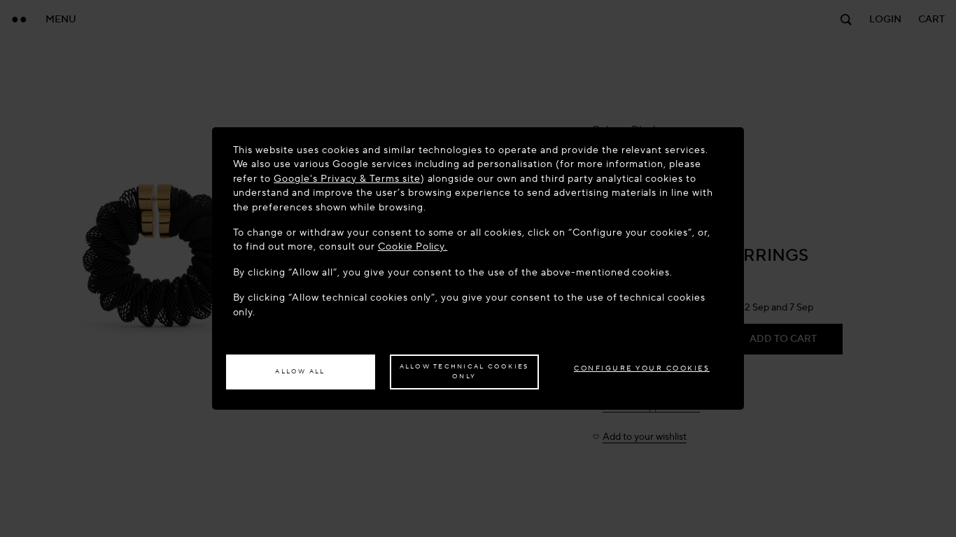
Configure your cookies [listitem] (642, 368)
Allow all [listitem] (300, 371)
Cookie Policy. (413, 246)
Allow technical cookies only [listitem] (464, 371)
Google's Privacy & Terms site (347, 179)
